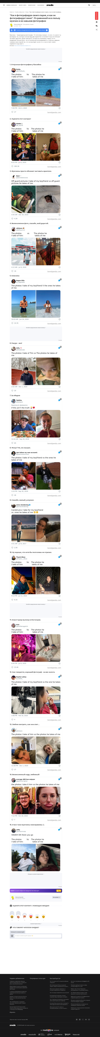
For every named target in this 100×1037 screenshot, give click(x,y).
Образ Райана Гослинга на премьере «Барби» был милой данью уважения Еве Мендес (18, 988)
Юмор (27, 12)
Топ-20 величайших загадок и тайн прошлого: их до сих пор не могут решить (79, 994)
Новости (12, 12)
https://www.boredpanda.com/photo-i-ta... (22, 45)
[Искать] (89, 5)
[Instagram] (76, 1019)
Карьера (24, 1019)
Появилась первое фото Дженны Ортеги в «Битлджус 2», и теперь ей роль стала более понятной (18, 982)
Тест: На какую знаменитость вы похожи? (59, 992)
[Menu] (3, 5)
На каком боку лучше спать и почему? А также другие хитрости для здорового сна (59, 1004)
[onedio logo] (50, 5)
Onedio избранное (19, 12)
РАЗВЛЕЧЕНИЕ (31, 5)
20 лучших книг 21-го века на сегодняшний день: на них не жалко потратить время (58, 1008)
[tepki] (12, 917)
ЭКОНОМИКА (40, 5)
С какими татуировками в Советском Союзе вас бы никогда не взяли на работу (18, 993)
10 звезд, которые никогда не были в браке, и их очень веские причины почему (18, 998)
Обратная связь (13, 1019)
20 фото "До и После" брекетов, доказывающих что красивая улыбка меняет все (79, 990)
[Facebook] (80, 1019)
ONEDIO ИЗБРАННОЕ (12, 5)
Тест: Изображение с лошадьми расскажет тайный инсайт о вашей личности (17, 1003)
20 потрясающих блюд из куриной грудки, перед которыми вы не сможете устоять (59, 986)
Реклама (19, 1019)
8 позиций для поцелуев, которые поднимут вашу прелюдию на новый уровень (58, 997)
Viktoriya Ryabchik (24, 24)
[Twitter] (83, 1019)
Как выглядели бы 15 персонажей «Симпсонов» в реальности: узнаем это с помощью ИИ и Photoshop (19, 1008)
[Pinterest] (89, 1019)
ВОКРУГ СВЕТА (22, 5)
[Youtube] (86, 1019)
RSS (27, 1019)
